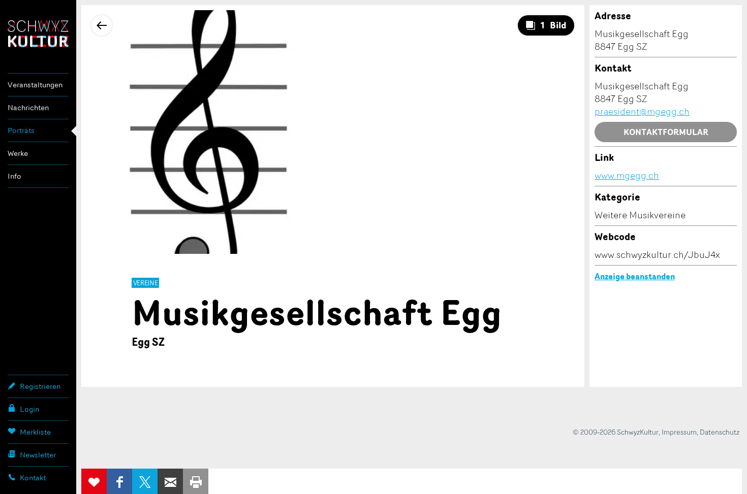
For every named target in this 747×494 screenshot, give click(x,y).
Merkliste (35, 431)
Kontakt (33, 477)
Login (29, 409)
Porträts (21, 130)
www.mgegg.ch (627, 175)
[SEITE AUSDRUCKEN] (195, 481)
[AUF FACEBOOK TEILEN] (119, 481)
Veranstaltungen (35, 84)
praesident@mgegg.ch (642, 111)
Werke (18, 153)
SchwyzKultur (38, 33)
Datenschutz (719, 432)
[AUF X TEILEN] (145, 481)
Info (14, 176)
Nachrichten (28, 107)
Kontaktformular (666, 132)
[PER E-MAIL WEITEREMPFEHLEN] (170, 481)
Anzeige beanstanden (635, 276)
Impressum (679, 432)
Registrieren (40, 386)
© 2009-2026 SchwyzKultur (616, 432)
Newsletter (38, 454)
